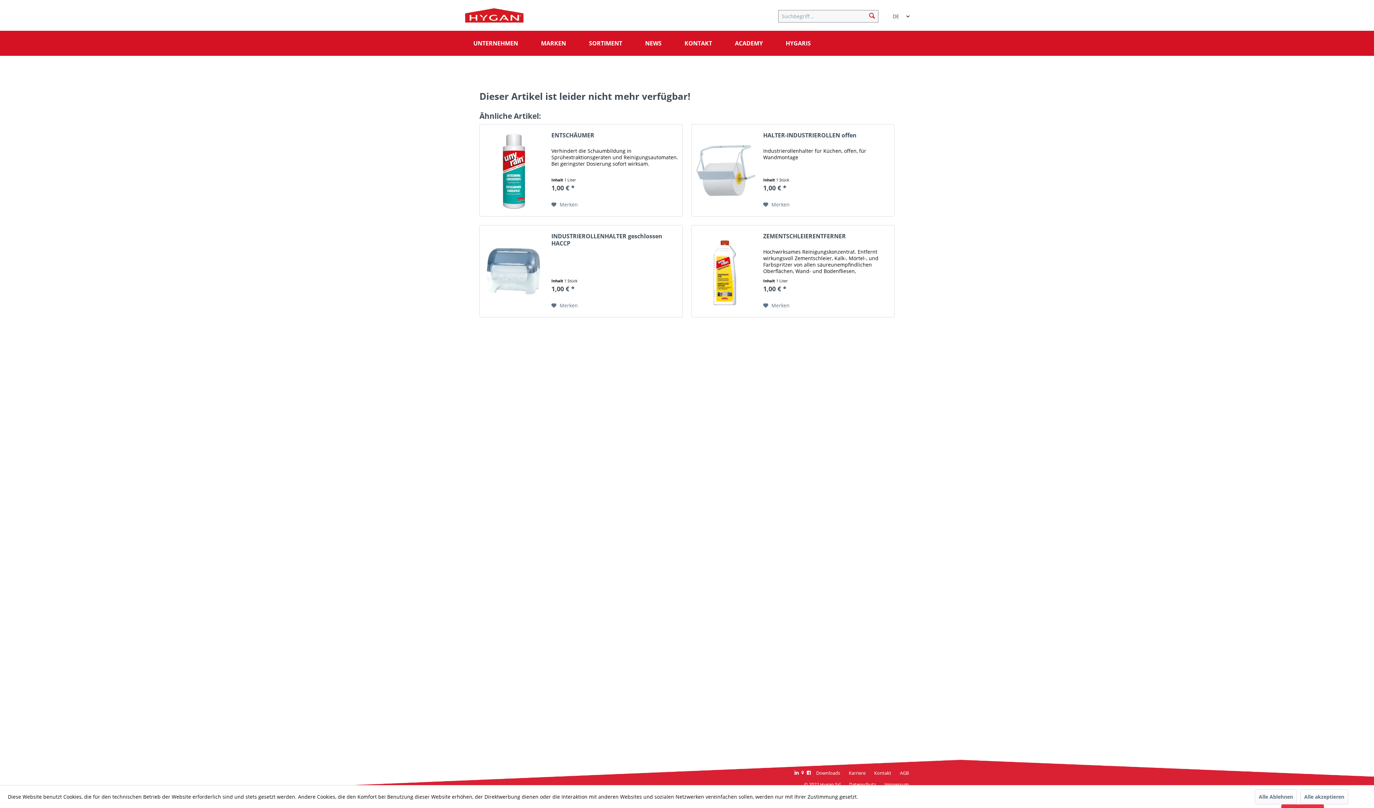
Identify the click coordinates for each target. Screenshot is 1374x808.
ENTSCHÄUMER (572, 135)
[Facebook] (809, 773)
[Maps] (802, 773)
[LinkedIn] (796, 773)
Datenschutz (862, 784)
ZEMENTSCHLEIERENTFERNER (804, 236)
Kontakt (882, 773)
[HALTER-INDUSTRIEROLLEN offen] (725, 170)
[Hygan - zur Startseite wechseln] (494, 17)
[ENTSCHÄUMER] (513, 170)
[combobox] (898, 13)
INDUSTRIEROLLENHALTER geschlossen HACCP (606, 240)
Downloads (828, 773)
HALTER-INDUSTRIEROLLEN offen (810, 135)
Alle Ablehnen (1276, 796)
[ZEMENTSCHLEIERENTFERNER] (725, 271)
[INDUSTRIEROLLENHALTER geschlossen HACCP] (513, 271)
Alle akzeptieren (1324, 796)
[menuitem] (832, 15)
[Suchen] (872, 15)
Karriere (857, 773)
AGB (904, 773)
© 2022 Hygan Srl (822, 784)
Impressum (897, 784)
